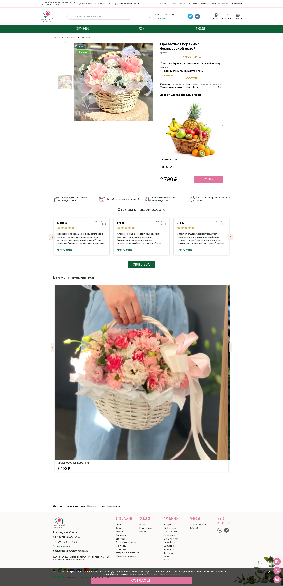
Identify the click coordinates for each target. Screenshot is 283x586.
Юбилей (194, 528)
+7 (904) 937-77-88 (163, 14)
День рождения (198, 524)
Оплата (162, 4)
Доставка (192, 4)
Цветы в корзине (96, 506)
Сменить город (52, 5)
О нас (182, 4)
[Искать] (71, 16)
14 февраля (170, 528)
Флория (58, 576)
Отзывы (173, 4)
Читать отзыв (64, 249)
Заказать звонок (160, 18)
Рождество (170, 549)
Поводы (143, 531)
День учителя (171, 538)
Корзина (238, 15)
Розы (142, 524)
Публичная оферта (126, 556)
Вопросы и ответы (220, 4)
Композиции (113, 506)
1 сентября (169, 535)
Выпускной (169, 546)
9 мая (167, 559)
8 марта (168, 524)
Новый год (169, 542)
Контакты (237, 4)
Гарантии (204, 4)
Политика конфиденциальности (164, 574)
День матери (171, 531)
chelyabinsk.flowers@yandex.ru (71, 550)
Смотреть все (141, 264)
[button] (230, 237)
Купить (208, 179)
